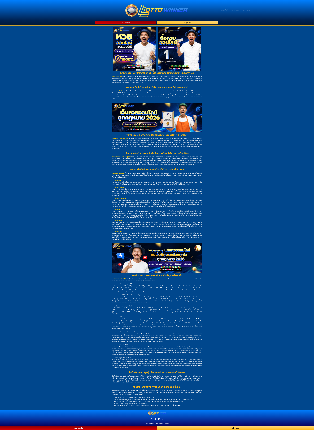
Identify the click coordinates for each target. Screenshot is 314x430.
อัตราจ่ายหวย (246, 10)
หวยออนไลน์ (224, 10)
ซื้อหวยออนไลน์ (116, 156)
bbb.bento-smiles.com (162, 423)
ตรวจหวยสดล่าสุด (235, 10)
